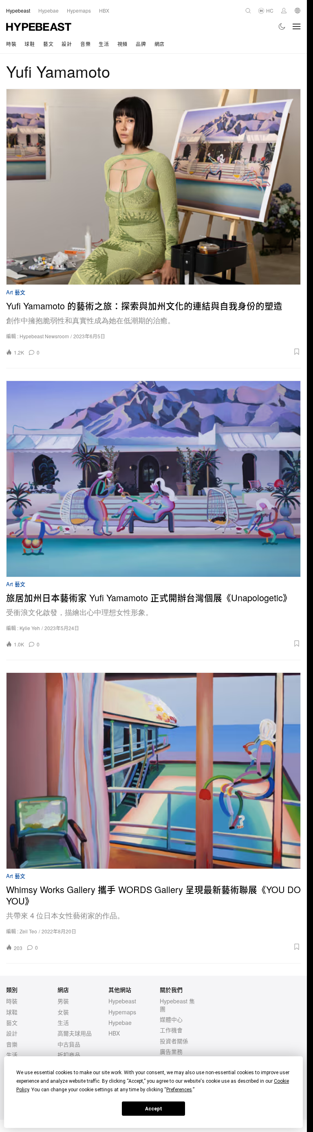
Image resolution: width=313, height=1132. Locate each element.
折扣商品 (68, 1055)
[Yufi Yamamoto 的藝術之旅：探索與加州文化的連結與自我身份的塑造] (153, 187)
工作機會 (171, 1030)
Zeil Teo (28, 931)
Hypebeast (122, 1001)
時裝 (11, 43)
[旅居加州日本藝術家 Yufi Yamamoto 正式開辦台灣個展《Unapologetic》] (153, 479)
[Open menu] (297, 26)
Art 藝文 (15, 292)
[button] (173, 352)
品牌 (141, 43)
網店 (159, 43)
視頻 (122, 43)
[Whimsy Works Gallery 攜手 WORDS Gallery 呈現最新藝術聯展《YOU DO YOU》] (153, 770)
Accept (153, 1109)
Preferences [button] (179, 1090)
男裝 (63, 1001)
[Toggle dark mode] (282, 26)
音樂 (85, 43)
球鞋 (29, 43)
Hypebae (120, 1022)
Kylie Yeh (30, 627)
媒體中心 (171, 1019)
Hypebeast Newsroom (44, 336)
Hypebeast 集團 (177, 1004)
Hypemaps (122, 1012)
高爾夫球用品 (74, 1033)
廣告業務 (171, 1051)
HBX (114, 1033)
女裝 (63, 1012)
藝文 (48, 43)
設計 (67, 43)
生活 (104, 43)
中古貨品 (68, 1044)
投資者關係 (174, 1041)
